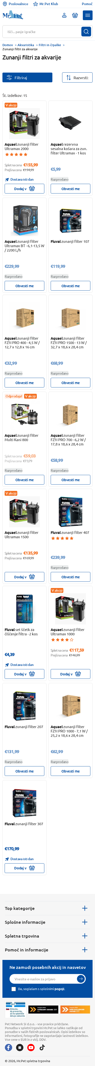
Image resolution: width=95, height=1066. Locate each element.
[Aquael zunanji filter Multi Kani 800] (24, 414)
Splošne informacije (25, 922)
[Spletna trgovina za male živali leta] (43, 1009)
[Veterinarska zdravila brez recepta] (15, 1009)
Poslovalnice (18, 3)
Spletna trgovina (22, 936)
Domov (7, 45)
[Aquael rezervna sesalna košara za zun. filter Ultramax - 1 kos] (70, 123)
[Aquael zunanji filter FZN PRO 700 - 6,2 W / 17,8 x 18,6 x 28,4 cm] (70, 414)
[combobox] (44, 31)
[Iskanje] (86, 31)
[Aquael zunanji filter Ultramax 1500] (24, 511)
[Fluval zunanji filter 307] (24, 803)
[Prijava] (81, 979)
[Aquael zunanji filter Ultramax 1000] (70, 608)
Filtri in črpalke (50, 45)
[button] (88, 15)
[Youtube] (31, 1047)
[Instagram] (19, 1047)
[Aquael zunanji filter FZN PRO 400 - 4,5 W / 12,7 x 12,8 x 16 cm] (24, 317)
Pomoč (87, 4)
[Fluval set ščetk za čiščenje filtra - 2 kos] (24, 608)
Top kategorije (20, 908)
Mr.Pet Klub (48, 3)
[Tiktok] (42, 1047)
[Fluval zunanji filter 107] (70, 220)
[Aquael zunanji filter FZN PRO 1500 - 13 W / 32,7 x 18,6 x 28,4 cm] (70, 317)
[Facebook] (8, 1047)
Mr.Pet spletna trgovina (33, 1061)
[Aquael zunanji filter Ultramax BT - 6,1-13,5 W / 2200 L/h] (24, 220)
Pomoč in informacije (26, 949)
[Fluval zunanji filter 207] (24, 706)
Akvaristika (26, 45)
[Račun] (64, 15)
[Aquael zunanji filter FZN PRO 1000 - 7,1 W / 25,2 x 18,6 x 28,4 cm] (70, 706)
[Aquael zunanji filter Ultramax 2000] (24, 123)
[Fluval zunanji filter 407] (70, 511)
